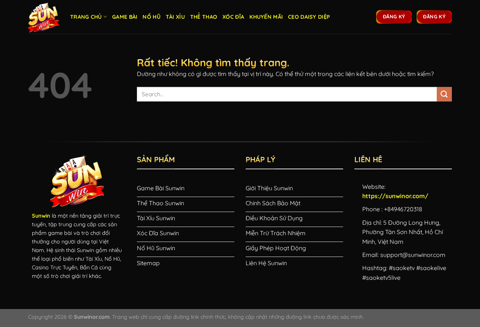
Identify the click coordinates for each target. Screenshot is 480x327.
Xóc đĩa (233, 16)
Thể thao (203, 16)
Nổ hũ (151, 16)
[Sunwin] (43, 16)
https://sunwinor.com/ (395, 196)
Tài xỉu (175, 16)
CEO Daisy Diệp (309, 16)
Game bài (124, 16)
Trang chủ (86, 16)
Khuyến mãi (266, 16)
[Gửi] (444, 94)
